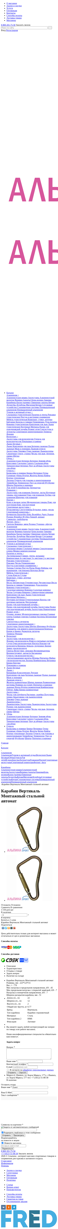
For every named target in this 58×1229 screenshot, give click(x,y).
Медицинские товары (37, 502)
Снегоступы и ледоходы (17, 621)
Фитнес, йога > (13, 522)
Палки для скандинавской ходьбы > (22, 604)
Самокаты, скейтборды (17, 519)
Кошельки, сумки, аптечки (40, 419)
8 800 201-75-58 (8, 25)
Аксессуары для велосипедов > (20, 638)
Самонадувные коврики (42, 592)
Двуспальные (31, 602)
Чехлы (18, 563)
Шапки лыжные (35, 682)
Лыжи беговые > (14, 444)
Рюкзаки (10, 563)
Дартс (44, 514)
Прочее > (10, 500)
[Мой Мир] (11, 928)
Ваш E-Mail (6, 1092)
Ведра (41, 570)
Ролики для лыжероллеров (18, 707)
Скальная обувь (41, 463)
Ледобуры (21, 405)
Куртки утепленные (15, 478)
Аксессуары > (12, 692)
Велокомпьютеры (42, 651)
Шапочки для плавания (26, 497)
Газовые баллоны (37, 617)
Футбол (26, 517)
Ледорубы (11, 405)
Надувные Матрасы (30, 427)
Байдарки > (11, 580)
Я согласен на (32, 1070)
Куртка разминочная (31, 687)
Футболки (49, 483)
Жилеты (34, 475)
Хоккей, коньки (37, 517)
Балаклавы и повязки (16, 473)
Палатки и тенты (40, 414)
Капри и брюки (13, 631)
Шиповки (41, 626)
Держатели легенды (30, 631)
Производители (13, 1189)
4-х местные (26, 558)
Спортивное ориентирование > (20, 624)
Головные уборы (14, 475)
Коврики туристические (17, 424)
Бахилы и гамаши (24, 422)
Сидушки (17, 592)
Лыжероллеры (46, 451)
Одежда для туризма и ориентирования (32, 480)
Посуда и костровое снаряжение (35, 417)
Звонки (48, 646)
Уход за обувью (36, 466)
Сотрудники (12, 1173)
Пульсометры (12, 509)
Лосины (10, 480)
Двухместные (44, 582)
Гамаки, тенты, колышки (32, 556)
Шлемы (36, 658)
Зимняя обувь (44, 461)
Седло (9, 643)
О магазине (6, 1161)
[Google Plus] (14, 928)
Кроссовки (11, 463)
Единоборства (22, 488)
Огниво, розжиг (14, 614)
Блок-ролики (38, 400)
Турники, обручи (44, 524)
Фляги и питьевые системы (41, 641)
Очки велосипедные (22, 643)
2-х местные (48, 558)
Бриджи (17, 663)
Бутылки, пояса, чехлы (43, 509)
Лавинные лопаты (39, 402)
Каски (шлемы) (23, 402)
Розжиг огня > (13, 612)
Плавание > (11, 490)
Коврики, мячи (22, 524)
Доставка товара (14, 1196)
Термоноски (23, 483)
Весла (9, 582)
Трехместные (18, 582)
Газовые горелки (21, 617)
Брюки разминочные (28, 690)
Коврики (29, 590)
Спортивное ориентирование (29, 432)
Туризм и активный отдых (18, 543)
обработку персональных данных (38, 1070)
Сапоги (30, 463)
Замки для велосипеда (16, 648)
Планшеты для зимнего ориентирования (25, 629)
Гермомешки (39, 422)
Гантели (10, 524)
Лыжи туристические (35, 595)
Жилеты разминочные (17, 682)
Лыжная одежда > (14, 680)
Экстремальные (13, 556)
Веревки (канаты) (23, 400)
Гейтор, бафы (12, 690)
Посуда (25, 568)
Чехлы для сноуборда (16, 694)
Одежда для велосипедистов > (20, 655)
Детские (34, 672)
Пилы (32, 568)
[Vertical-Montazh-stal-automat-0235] (29, 852)
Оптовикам (11, 1178)
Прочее (42, 760)
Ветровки (38, 473)
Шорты (10, 485)
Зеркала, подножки (35, 646)
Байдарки (11, 422)
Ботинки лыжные (40, 446)
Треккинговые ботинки (17, 466)
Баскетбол (22, 514)
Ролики (10, 517)
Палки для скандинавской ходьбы (27, 428)
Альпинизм (11, 526)
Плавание (34, 760)
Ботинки (34, 461)
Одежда (10, 726)
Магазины (11, 1175)
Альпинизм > (12, 395)
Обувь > (10, 458)
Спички (18, 568)
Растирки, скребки (35, 694)
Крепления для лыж (38, 424)
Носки (18, 687)
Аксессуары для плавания (18, 492)
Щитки (33, 626)
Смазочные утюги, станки (18, 453)
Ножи (38, 568)
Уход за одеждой (37, 483)
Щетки (16, 456)
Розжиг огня (34, 429)
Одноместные (31, 582)
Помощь (5, 1166)
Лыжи (9, 446)
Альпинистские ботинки (18, 461)
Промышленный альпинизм (30, 410)
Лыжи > (10, 670)
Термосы (47, 432)
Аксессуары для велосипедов (20, 439)
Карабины (11, 402)
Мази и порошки (23, 449)
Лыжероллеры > (13, 702)
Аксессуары (34, 397)
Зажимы (48, 400)
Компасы (48, 629)
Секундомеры (26, 509)
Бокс (29, 514)
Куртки (26, 475)
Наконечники (49, 609)
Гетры (45, 473)
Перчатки (44, 658)
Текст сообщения (9, 1095)
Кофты (47, 475)
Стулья (23, 575)
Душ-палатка (51, 422)
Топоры (10, 568)
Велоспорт (11, 636)
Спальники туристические (19, 414)
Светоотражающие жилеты (19, 658)
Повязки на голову (24, 685)
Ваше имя (6, 1087)
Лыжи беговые (13, 668)
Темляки (22, 451)
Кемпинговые (13, 558)
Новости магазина (12, 1143)
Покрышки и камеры (31, 441)
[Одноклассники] (8, 928)
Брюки (30, 473)
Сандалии (22, 463)
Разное (50, 514)
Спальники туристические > (19, 546)
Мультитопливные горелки (34, 614)
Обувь (9, 714)
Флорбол (18, 517)
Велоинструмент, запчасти (19, 653)
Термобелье (12, 483)
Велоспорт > (12, 436)
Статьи (9, 1185)
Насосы (36, 643)
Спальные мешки (14, 548)
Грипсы (10, 651)
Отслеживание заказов (16, 1201)
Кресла (16, 575)
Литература (35, 488)
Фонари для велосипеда (17, 641)
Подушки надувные (15, 599)
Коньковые (11, 672)
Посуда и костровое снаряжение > (22, 565)
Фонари (10, 434)
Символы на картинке (12, 1125)
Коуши (51, 402)
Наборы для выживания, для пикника (29, 569)
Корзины (22, 646)
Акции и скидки (14, 1170)
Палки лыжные (49, 675)
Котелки (34, 570)
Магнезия (30, 405)
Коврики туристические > (18, 587)
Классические (23, 672)
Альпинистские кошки (17, 397)
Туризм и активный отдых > (19, 412)
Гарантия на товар (14, 1199)
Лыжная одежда (38, 449)
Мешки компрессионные (24, 551)
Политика (11, 1180)
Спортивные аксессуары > (18, 507)
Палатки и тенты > (15, 553)
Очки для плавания (35, 495)
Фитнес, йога (40, 762)
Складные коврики (15, 590)
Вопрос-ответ (12, 1187)
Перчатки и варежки (23, 485)
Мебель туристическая (17, 419)
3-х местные (37, 558)
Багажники (37, 653)
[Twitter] (5, 928)
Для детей (11, 488)
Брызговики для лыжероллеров (27, 697)
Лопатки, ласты (38, 492)
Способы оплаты (14, 1194)
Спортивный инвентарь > (18, 512)
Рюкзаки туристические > (18, 561)
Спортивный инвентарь (22, 762)
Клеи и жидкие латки (16, 502)
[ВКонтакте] (3, 928)
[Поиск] (50, 27)
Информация (7, 1163)
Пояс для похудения (26, 505)
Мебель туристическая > (17, 573)
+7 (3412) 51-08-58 (9, 1153)
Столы (9, 575)
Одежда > (10, 470)
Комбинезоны (40, 660)
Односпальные (32, 599)
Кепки (41, 475)
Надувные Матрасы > (16, 597)
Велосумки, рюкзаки (24, 651)
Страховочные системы (28, 407)
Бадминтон (11, 514)
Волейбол (37, 514)
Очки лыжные (33, 451)
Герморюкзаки (28, 563)
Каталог (10, 393)
